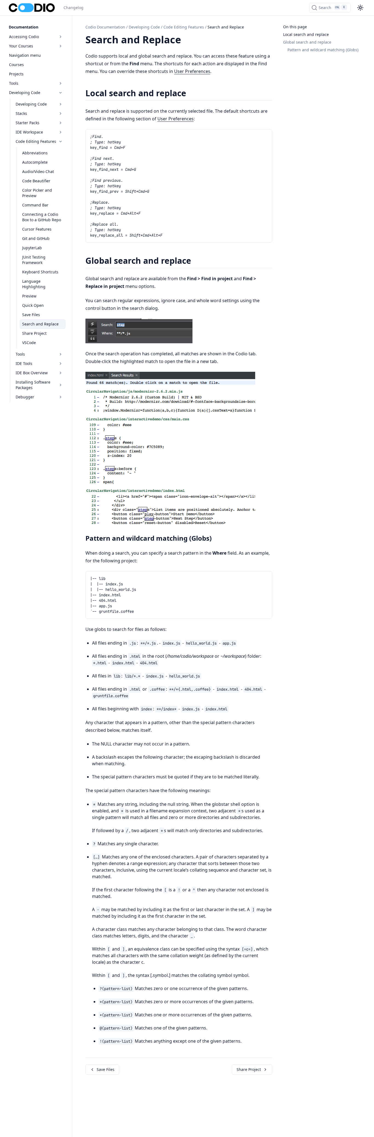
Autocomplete (35, 162)
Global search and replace (307, 42)
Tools (13, 83)
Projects (16, 73)
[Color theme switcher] (360, 8)
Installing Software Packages (33, 384)
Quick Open (33, 305)
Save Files (31, 314)
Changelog (74, 7)
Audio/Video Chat (38, 171)
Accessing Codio (24, 36)
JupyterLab (32, 247)
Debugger (25, 396)
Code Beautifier (36, 180)
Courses (16, 64)
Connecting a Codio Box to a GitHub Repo (41, 217)
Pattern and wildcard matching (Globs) (322, 49)
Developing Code (24, 92)
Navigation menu (25, 55)
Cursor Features (36, 229)
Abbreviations (35, 152)
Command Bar (35, 205)
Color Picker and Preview (37, 193)
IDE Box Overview (32, 372)
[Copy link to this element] (187, 41)
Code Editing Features (36, 141)
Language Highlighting (33, 284)
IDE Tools (24, 363)
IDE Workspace (29, 132)
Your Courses (21, 46)
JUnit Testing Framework (33, 259)
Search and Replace (40, 324)
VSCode (29, 342)
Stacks (21, 113)
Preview (29, 296)
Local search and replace (306, 34)
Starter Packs (27, 122)
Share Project (34, 333)
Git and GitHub (36, 238)
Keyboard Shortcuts (40, 271)
